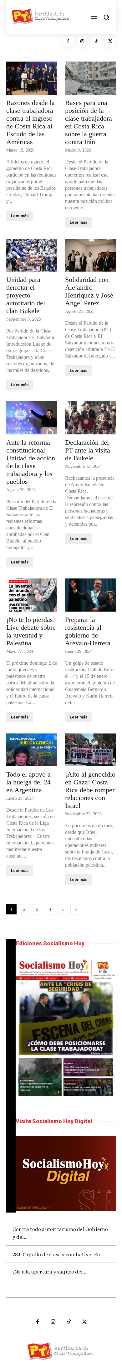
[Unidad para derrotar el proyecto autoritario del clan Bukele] (31, 255)
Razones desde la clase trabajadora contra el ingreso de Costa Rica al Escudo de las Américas (30, 122)
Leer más (19, 215)
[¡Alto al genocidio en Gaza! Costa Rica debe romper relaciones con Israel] (90, 750)
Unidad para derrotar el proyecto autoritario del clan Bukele (25, 295)
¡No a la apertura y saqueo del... (50, 1271)
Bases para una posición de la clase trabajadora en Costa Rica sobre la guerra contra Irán (88, 122)
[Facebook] (68, 41)
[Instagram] (82, 41)
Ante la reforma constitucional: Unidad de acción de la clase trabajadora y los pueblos (30, 461)
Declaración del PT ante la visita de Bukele (87, 450)
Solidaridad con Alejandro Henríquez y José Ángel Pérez (89, 291)
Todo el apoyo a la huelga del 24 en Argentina (28, 782)
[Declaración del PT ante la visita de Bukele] (90, 417)
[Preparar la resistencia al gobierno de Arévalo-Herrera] (90, 595)
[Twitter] (110, 41)
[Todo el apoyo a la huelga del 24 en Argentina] (31, 750)
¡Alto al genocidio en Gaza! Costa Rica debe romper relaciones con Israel (90, 789)
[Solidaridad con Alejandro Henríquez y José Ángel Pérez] (90, 255)
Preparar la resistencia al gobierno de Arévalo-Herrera (87, 631)
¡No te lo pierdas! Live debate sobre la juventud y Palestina (31, 631)
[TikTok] (96, 41)
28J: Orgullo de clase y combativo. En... (58, 1254)
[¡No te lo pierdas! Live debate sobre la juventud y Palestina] (31, 595)
